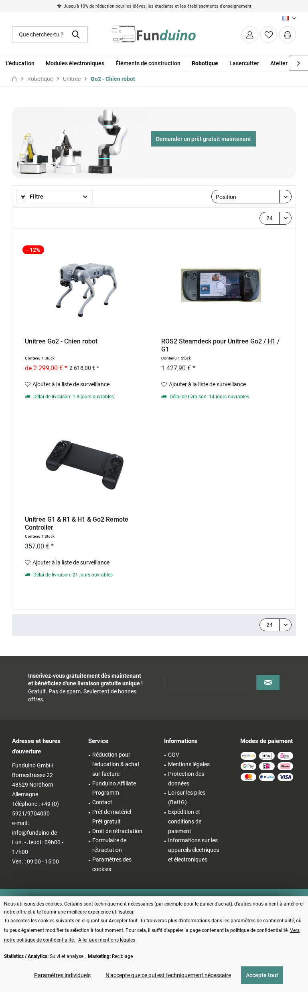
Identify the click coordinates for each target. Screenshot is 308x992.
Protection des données (186, 779)
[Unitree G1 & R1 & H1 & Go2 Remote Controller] (84, 464)
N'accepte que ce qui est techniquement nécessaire (168, 975)
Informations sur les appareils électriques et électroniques (193, 850)
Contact (102, 802)
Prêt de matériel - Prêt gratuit (113, 817)
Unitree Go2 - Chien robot (61, 341)
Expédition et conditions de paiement (184, 821)
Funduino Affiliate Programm (114, 788)
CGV (173, 754)
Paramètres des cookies (112, 864)
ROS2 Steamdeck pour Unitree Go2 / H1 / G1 (220, 345)
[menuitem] (287, 34)
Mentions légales (189, 764)
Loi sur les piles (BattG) (186, 797)
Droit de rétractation (117, 831)
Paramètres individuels (62, 975)
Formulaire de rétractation (109, 845)
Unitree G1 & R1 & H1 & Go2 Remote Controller (76, 523)
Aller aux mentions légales (106, 940)
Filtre (35, 196)
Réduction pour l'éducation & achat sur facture (116, 764)
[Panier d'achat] (287, 34)
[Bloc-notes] (268, 34)
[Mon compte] (249, 34)
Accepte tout (262, 975)
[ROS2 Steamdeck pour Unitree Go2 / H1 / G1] (221, 285)
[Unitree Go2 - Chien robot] (84, 285)
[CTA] (203, 139)
